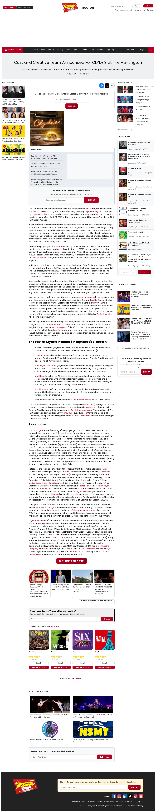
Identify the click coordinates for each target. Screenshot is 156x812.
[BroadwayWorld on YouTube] (141, 796)
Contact (91, 802)
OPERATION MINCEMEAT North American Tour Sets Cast (13, 134)
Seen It (38, 663)
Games (100, 49)
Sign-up (138, 6)
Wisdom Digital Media (105, 806)
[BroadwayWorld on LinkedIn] (125, 796)
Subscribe (104, 757)
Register (130, 49)
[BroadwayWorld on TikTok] (130, 796)
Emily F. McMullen (81, 415)
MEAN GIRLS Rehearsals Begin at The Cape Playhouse (145, 89)
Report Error (138, 802)
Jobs (75, 49)
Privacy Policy (137, 806)
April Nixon (39, 376)
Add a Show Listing (24, 7)
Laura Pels (69, 471)
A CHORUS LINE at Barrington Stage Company (142, 100)
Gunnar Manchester (81, 399)
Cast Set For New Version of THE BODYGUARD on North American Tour (45, 157)
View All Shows (128, 272)
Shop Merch (10, 7)
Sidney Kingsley (49, 483)
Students (83, 49)
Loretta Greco (97, 300)
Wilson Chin (87, 404)
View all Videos (123, 130)
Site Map (128, 802)
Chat (68, 49)
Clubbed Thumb (57, 537)
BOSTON (88, 7)
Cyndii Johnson (41, 355)
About (84, 802)
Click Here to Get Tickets (72, 561)
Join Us (99, 802)
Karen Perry (92, 407)
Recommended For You (127, 285)
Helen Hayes (103, 485)
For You (38, 567)
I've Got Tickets (38, 667)
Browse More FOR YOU (134, 348)
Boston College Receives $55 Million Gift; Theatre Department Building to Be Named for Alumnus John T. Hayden (47, 182)
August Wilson (82, 491)
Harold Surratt (41, 389)
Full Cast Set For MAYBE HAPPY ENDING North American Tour (13, 116)
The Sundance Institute (84, 510)
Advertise (76, 802)
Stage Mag (110, 49)
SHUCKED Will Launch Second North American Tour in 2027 (13, 153)
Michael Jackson (37, 257)
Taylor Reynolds (39, 214)
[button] (151, 50)
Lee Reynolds (45, 488)
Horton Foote (85, 485)
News (43, 49)
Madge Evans (35, 483)
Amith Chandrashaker (81, 410)
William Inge (105, 471)
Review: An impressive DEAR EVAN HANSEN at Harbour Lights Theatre (44, 173)
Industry (60, 49)
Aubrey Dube (67, 413)
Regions (119, 802)
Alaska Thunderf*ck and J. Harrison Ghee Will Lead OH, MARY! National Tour (13, 96)
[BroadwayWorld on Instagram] (119, 796)
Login (142, 49)
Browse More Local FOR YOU (96, 600)
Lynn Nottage (92, 211)
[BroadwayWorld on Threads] (135, 796)
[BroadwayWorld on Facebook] (114, 796)
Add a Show (144, 272)
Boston (35, 49)
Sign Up (71, 106)
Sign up (146, 372)
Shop (92, 49)
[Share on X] (107, 85)
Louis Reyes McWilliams (45, 365)
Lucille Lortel (54, 494)
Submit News (109, 802)
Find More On (70, 678)
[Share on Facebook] (101, 85)
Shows (51, 49)
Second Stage (47, 507)
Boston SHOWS (123, 137)
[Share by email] (112, 85)
